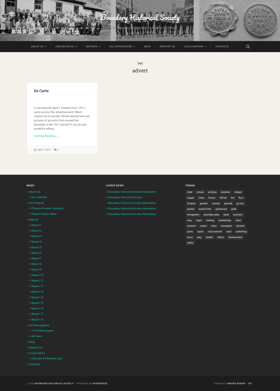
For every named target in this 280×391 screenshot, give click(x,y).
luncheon (237, 214)
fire (232, 197)
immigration (193, 214)
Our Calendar (39, 197)
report (200, 231)
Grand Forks (205, 209)
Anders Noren (236, 383)
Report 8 (36, 263)
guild (233, 209)
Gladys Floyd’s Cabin (43, 213)
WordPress (100, 383)
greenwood (221, 209)
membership (225, 220)
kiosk (226, 214)
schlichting (241, 231)
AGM (189, 192)
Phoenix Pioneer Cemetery (47, 208)
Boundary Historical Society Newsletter (132, 191)
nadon (203, 226)
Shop (147, 46)
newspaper (226, 226)
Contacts (222, 46)
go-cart (240, 203)
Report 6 (36, 252)
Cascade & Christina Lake (46, 358)
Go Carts (41, 90)
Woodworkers (235, 237)
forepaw (191, 203)
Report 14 (37, 297)
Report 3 (36, 236)
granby (190, 209)
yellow (190, 242)
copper (190, 197)
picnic (190, 231)
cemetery (225, 192)
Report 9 (36, 269)
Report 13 (37, 291)
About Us (37, 46)
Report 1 (36, 225)
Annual (200, 192)
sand (228, 231)
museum (191, 226)
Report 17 (37, 313)
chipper (238, 192)
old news (36, 336)
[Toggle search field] (247, 46)
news (213, 226)
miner (238, 220)
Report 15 (37, 302)
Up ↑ (250, 383)
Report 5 (36, 247)
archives (212, 192)
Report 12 (37, 286)
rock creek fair (215, 231)
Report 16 (37, 308)
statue (220, 237)
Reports (91, 46)
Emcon (211, 197)
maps (199, 220)
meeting (210, 220)
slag (199, 237)
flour (241, 197)
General (216, 203)
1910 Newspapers (42, 330)
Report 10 (37, 275)
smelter (209, 237)
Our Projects (64, 46)
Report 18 (37, 319)
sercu (190, 237)
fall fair (223, 197)
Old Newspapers (120, 46)
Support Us (167, 46)
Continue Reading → (46, 136)
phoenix (240, 226)
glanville (228, 203)
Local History (194, 46)
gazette (204, 203)
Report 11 (37, 280)
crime (201, 197)
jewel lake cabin (211, 214)
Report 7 (36, 258)
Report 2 (36, 230)
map (189, 220)
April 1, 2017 (44, 149)
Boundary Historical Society (140, 17)
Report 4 (36, 241)
